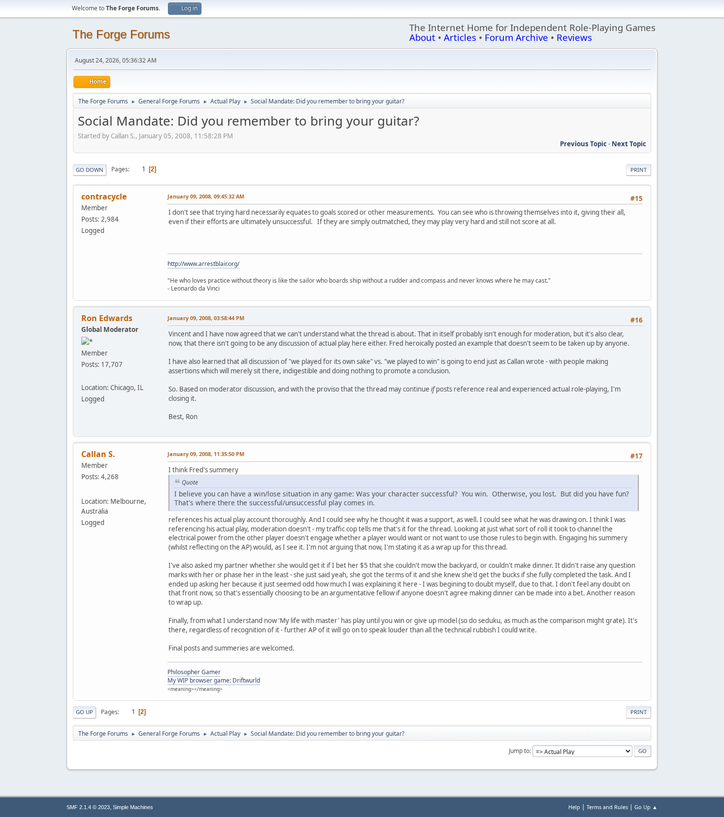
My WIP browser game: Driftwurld (213, 680)
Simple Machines (133, 807)
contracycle (104, 196)
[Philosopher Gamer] (85, 489)
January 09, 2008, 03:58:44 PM (205, 318)
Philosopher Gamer (194, 672)
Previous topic (583, 143)
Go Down (89, 169)
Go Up (84, 712)
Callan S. (98, 454)
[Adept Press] (85, 375)
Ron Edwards (106, 318)
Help (574, 807)
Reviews (574, 37)
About (422, 37)
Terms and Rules (607, 807)
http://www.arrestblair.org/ (203, 264)
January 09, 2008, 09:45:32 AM (205, 196)
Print (638, 169)
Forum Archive (516, 37)
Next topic (629, 143)
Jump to (519, 751)
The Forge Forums (121, 34)
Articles (460, 37)
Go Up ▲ (646, 807)
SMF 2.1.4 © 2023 (88, 807)
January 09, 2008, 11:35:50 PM (205, 454)
